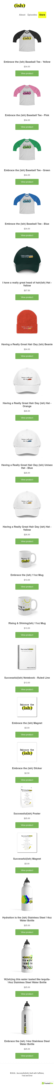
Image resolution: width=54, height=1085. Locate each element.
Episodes (32, 14)
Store (42, 14)
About (22, 14)
